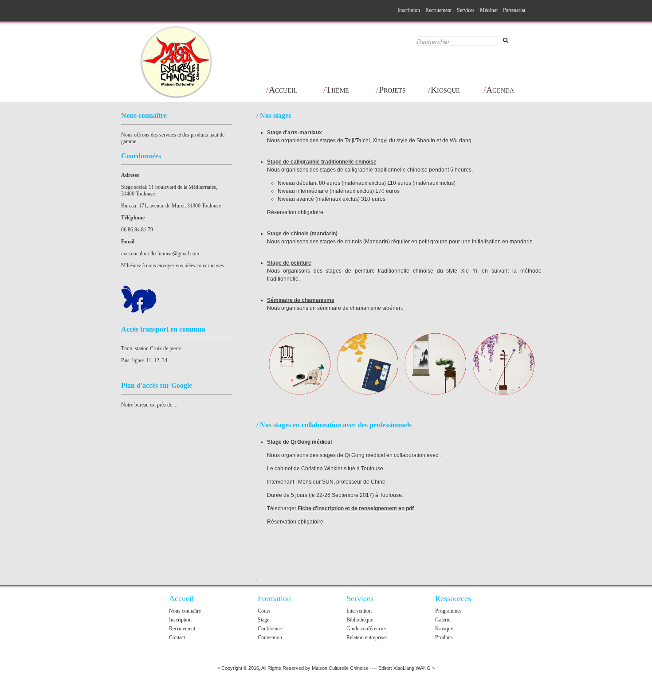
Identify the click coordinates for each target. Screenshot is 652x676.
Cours (264, 611)
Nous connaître (185, 611)
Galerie (442, 620)
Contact (177, 637)
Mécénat (489, 10)
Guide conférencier (366, 628)
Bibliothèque (359, 620)
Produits (444, 637)
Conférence (270, 628)
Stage (263, 620)
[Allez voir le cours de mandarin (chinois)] (367, 364)
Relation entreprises (367, 637)
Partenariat (514, 10)
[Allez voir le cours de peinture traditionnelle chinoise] (435, 364)
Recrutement (438, 10)
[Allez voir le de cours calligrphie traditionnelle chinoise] (300, 364)
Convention (270, 637)
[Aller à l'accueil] (176, 62)
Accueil (181, 598)
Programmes (448, 611)
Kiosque (444, 628)
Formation (274, 598)
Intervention (359, 611)
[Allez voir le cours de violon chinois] (503, 364)
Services (466, 10)
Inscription (408, 10)
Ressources (453, 598)
